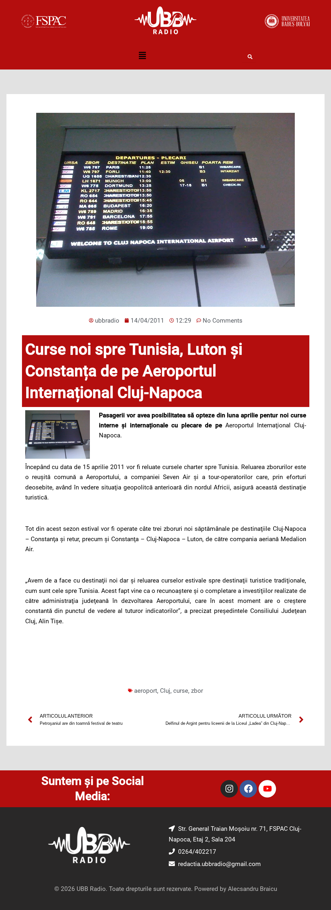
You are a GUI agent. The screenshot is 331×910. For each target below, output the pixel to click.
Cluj (165, 690)
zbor (197, 690)
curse (180, 690)
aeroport (145, 690)
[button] (142, 56)
